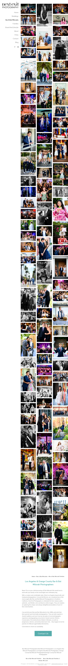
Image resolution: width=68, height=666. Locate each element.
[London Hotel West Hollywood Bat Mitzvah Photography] (44, 502)
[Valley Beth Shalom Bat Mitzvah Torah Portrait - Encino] (60, 111)
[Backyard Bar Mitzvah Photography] (28, 345)
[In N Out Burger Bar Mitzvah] (44, 550)
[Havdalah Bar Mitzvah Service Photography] (28, 507)
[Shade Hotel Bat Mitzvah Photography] (28, 258)
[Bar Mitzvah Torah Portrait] (60, 366)
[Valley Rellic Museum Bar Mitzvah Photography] (28, 214)
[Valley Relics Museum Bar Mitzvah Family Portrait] (28, 116)
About (16, 31)
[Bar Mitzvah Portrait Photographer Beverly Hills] (60, 533)
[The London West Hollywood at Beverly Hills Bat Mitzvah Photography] (60, 394)
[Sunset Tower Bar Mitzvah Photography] (44, 313)
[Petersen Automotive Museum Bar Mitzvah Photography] (60, 411)
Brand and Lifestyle (11, 27)
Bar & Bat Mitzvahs (12, 20)
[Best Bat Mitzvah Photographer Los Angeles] (60, 31)
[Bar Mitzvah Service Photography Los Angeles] (28, 547)
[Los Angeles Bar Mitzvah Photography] (28, 436)
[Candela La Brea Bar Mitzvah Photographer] (44, 330)
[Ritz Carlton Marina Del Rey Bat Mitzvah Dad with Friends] (60, 122)
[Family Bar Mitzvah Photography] (28, 203)
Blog (16, 42)
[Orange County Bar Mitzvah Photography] (60, 313)
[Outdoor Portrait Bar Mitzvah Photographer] (28, 484)
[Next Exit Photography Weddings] (18, 46)
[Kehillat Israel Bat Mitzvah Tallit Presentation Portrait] (44, 56)
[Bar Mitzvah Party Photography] (60, 296)
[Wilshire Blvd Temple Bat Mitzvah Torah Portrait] (60, 134)
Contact (15, 39)
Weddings (15, 16)
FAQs (16, 35)
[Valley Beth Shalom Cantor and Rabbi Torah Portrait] (28, 53)
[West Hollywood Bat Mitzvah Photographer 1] (60, 492)
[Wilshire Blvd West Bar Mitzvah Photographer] (28, 397)
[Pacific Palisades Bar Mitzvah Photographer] (28, 328)
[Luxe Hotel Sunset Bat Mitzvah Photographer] (44, 190)
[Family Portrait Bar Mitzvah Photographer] (44, 381)
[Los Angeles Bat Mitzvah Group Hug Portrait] (44, 155)
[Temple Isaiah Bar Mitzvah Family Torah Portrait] (60, 151)
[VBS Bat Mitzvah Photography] (44, 420)
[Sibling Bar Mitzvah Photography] (28, 379)
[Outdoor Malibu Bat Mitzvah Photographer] (60, 509)
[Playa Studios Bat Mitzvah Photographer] (60, 250)
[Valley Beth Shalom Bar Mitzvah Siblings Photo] (28, 20)
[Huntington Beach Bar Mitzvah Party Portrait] (60, 77)
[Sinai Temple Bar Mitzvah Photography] (28, 317)
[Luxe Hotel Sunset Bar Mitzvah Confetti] (28, 31)
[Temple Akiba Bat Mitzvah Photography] (60, 446)
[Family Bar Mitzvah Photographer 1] (28, 525)
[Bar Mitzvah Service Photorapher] (28, 362)
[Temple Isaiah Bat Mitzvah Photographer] (60, 457)
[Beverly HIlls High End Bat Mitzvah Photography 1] (60, 474)
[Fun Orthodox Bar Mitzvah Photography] (44, 213)
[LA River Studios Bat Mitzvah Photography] (60, 285)
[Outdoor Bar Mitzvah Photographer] (44, 526)
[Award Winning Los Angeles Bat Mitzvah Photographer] (60, 233)
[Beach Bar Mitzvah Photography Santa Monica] (28, 558)
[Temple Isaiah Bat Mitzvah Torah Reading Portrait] (28, 88)
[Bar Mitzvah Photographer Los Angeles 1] (44, 468)
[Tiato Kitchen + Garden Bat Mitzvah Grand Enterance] (28, 99)
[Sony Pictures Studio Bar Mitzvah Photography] (60, 377)
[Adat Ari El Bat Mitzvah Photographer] (60, 556)
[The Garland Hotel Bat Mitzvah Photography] (60, 428)
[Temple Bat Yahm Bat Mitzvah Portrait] (44, 15)
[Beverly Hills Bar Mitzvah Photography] (28, 275)
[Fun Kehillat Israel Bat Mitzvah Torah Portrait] (44, 38)
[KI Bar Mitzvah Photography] (44, 296)
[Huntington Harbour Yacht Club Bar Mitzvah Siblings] (44, 73)
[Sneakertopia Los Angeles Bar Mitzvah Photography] (28, 181)
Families (15, 24)
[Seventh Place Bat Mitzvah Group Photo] (60, 9)
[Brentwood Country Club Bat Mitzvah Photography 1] (44, 370)
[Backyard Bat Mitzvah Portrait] (60, 20)
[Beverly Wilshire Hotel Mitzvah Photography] (60, 174)
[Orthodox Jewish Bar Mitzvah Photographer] (60, 267)
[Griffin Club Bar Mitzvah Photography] (44, 173)
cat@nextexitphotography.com (57, 663)
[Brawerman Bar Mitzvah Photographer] (28, 163)
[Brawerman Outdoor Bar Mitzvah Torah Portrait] (44, 97)
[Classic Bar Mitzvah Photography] (28, 247)
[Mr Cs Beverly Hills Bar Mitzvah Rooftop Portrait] (28, 192)
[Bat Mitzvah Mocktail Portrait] (60, 209)
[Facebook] (14, 46)
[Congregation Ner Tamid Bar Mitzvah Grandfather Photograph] (60, 66)
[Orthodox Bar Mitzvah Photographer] (60, 331)
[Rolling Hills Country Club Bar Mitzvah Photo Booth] (28, 42)
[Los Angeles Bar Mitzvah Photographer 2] (44, 444)
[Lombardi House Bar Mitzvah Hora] (28, 9)
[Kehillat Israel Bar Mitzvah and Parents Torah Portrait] (60, 94)
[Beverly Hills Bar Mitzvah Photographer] (28, 408)
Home (16, 12)
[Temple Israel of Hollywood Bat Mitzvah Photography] (60, 192)
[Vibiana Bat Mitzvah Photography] (44, 348)
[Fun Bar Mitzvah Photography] (44, 231)
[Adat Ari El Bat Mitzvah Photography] (28, 460)
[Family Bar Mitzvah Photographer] (28, 299)
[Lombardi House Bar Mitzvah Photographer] (28, 419)
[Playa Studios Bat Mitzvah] (44, 248)
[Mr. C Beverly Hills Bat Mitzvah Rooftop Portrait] (44, 120)
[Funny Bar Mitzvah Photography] (60, 348)
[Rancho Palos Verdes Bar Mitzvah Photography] (28, 140)
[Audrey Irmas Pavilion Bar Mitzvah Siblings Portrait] (28, 70)
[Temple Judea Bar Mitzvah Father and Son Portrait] (60, 48)
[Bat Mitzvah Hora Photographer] (28, 536)
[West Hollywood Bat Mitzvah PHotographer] (44, 403)
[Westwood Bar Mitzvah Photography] (44, 272)
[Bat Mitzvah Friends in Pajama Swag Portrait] (44, 138)
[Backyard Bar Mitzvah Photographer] (44, 485)
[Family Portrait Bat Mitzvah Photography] (44, 359)
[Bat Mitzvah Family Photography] (28, 236)
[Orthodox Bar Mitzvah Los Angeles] (44, 392)
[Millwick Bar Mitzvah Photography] (28, 225)
